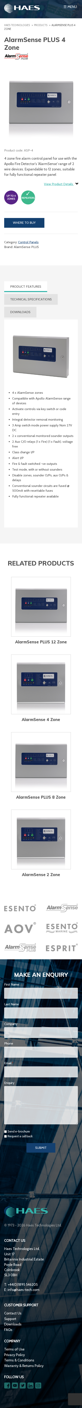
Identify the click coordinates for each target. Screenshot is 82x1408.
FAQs (8, 1330)
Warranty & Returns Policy (24, 1366)
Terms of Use (14, 1349)
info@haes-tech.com (23, 1290)
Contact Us (12, 1313)
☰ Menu (70, 7)
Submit (41, 1148)
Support (10, 1319)
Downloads (12, 1324)
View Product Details (59, 184)
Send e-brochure (19, 1131)
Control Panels (28, 242)
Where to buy (24, 223)
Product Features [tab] (25, 286)
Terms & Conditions (19, 1360)
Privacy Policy (14, 1355)
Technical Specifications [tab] (31, 299)
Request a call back (20, 1136)
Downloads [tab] (20, 312)
